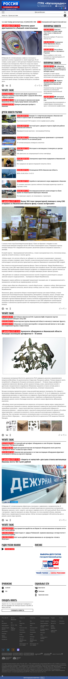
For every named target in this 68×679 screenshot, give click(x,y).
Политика (21, 630)
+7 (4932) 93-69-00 (45, 6)
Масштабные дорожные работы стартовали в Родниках (54, 51)
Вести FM (53, 623)
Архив (41, 640)
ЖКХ (20, 625)
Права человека (4, 636)
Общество (22, 623)
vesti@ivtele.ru (61, 6)
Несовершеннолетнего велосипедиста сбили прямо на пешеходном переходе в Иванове (39, 191)
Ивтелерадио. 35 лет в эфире (23, 644)
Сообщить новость (17, 610)
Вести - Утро (14, 625)
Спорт (20, 634)
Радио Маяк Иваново (54, 631)
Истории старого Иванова (44, 629)
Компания (61, 623)
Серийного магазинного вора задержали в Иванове (47, 181)
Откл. (42, 677)
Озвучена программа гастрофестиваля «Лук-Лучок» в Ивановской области (53, 32)
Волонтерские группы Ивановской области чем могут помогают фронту (39, 321)
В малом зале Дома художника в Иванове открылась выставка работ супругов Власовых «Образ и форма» (22, 95)
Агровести (4, 639)
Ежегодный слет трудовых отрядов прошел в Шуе (54, 98)
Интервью (4, 623)
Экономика (4, 631)
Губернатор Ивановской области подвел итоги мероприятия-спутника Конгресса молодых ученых (55, 68)
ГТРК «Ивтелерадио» (52, 3)
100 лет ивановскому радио (22, 640)
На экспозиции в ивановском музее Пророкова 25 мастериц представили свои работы (21, 101)
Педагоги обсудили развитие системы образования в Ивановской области (53, 83)
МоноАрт (42, 632)
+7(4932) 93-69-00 (58, 667)
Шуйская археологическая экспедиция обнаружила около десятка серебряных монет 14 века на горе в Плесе (31, 448)
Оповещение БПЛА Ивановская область (53, 43)
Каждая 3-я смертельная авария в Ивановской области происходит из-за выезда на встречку (40, 116)
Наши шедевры (44, 623)
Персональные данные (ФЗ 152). (38, 671)
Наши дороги (5, 625)
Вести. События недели (13, 629)
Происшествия (23, 627)
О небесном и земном (43, 637)
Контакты (61, 621)
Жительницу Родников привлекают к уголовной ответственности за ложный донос (40, 138)
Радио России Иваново (53, 627)
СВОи (41, 635)
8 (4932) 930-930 (23, 22)
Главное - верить (44, 621)
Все (3, 621)
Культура (4, 633)
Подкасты (53, 621)
